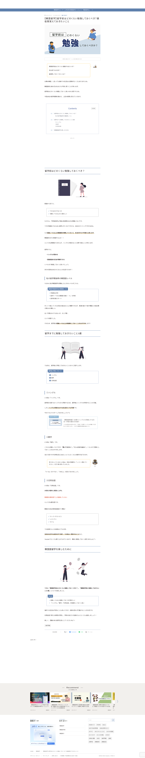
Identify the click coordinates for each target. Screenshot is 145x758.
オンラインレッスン (100, 731)
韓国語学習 (62, 729)
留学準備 (104, 738)
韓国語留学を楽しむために (61, 130)
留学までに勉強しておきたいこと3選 (64, 119)
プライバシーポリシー (35, 755)
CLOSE (93, 108)
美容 (110, 738)
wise (104, 724)
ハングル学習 (101, 735)
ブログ (107, 735)
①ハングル (58, 122)
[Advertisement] (72, 151)
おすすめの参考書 (94, 728)
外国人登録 (92, 738)
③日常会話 (58, 126)
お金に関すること (105, 728)
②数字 (57, 124)
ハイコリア (92, 735)
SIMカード (92, 724)
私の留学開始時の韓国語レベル (63, 116)
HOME (31, 751)
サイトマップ (46, 755)
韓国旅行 (62, 733)
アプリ (91, 731)
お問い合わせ (55, 755)
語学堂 (91, 741)
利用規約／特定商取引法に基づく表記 (68, 755)
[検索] (113, 720)
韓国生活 (104, 741)
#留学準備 (47, 625)
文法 (99, 738)
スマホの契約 (110, 731)
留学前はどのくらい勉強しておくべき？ (65, 113)
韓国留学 (65, 15)
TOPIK (99, 724)
